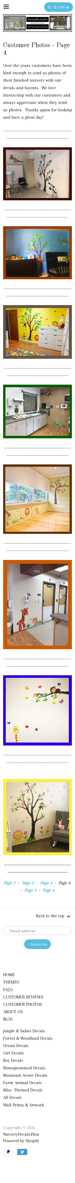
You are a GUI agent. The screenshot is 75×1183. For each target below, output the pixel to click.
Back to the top (50, 915)
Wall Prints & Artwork (23, 1104)
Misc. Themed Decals (23, 1090)
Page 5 (30, 890)
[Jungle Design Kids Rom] (37, 200)
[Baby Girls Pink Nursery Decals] (37, 855)
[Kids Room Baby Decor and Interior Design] (37, 359)
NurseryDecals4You (21, 1134)
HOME (9, 974)
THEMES (11, 982)
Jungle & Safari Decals (24, 1030)
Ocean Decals (16, 1045)
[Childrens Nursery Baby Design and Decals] (37, 746)
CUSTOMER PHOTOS (22, 1004)
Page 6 (49, 890)
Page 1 (9, 882)
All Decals (12, 1097)
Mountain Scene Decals (25, 1075)
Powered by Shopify (21, 1140)
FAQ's (8, 989)
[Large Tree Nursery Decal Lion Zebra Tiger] (37, 534)
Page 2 (28, 882)
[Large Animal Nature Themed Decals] (37, 438)
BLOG (8, 1019)
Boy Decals (13, 1060)
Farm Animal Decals (22, 1082)
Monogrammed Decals (24, 1067)
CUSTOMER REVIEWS (23, 997)
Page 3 (46, 882)
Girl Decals (13, 1052)
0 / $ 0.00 (57, 7)
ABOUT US (13, 1011)
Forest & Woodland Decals (27, 1038)
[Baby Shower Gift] (37, 649)
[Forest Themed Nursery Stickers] (37, 279)
